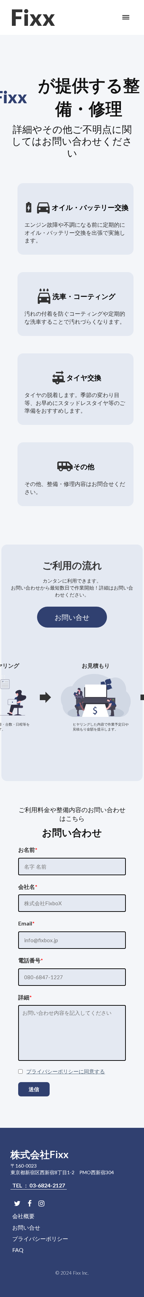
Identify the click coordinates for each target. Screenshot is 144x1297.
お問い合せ (72, 617)
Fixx (32, 17)
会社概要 (23, 1216)
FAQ (17, 1249)
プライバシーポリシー (40, 1238)
